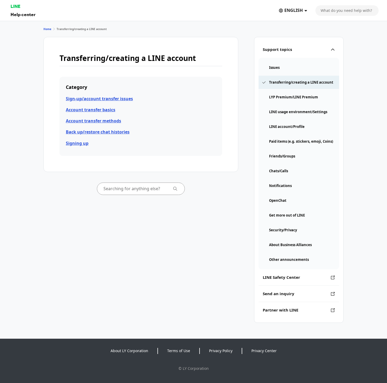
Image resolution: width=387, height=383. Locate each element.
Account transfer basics (90, 110)
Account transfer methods (93, 121)
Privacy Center (264, 350)
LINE (15, 6)
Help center (23, 14)
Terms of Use (178, 350)
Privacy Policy (220, 350)
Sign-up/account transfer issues (99, 99)
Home (47, 29)
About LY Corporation (129, 350)
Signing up (77, 143)
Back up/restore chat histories (98, 132)
